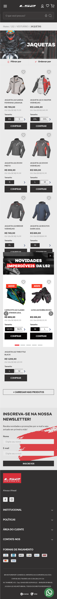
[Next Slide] (50, 313)
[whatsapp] (49, 592)
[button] (17, 345)
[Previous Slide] (6, 313)
